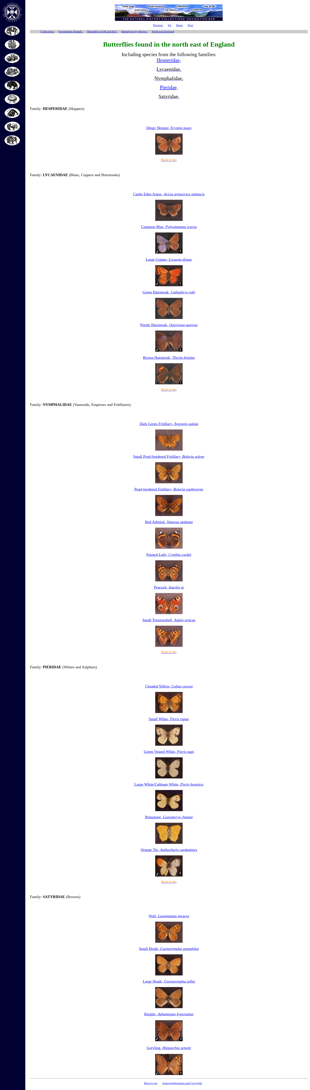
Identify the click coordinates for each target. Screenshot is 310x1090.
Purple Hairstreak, (169, 325)
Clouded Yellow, (169, 686)
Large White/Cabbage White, (168, 784)
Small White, (169, 719)
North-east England (163, 31)
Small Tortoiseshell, (168, 620)
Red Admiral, (169, 522)
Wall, (169, 916)
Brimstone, (169, 817)
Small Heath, (169, 949)
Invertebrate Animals (71, 31)
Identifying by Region (134, 31)
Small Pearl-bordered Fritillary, (168, 456)
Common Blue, (169, 227)
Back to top (150, 1083)
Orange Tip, (169, 850)
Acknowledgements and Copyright (182, 1083)
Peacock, (169, 587)
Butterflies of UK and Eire (102, 31)
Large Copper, (169, 259)
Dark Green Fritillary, (169, 424)
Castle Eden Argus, (169, 194)
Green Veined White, (169, 752)
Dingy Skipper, (168, 128)
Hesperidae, (169, 60)
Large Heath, (169, 981)
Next (190, 25)
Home (179, 25)
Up (169, 25)
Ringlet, (169, 1014)
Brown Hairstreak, (169, 357)
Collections (47, 31)
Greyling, (169, 1048)
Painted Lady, (168, 554)
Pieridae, (169, 87)
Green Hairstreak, (169, 292)
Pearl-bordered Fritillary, (168, 489)
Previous (158, 25)
